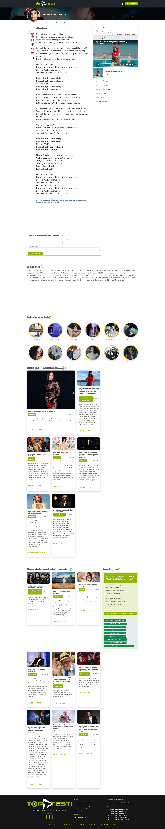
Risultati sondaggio (128, 613)
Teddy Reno (58, 686)
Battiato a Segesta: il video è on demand (63, 511)
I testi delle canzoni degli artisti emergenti (122, 803)
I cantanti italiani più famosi (118, 815)
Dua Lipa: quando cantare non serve (41, 411)
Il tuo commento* (33, 246)
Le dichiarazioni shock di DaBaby (37, 455)
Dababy (31, 459)
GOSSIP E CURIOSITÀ (35, 429)
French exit (102, 93)
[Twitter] (53, 817)
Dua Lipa (32, 414)
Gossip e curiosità (82, 805)
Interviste (80, 811)
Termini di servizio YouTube (118, 811)
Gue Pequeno (84, 674)
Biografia (59, 23)
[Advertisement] (78, 216)
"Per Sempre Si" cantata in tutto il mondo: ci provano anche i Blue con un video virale (88, 728)
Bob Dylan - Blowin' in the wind (115, 601)
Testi (53, 23)
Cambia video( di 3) (100, 38)
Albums (47, 23)
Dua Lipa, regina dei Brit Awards (62, 453)
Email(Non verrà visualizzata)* (74, 240)
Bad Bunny (57, 596)
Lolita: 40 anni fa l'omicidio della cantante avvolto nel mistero (63, 726)
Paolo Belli (32, 674)
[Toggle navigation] (29, 3)
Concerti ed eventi (82, 803)
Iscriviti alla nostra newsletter (119, 809)
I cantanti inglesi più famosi (118, 817)
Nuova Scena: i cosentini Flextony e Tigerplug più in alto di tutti (88, 669)
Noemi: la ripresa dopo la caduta (88, 585)
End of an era (103, 81)
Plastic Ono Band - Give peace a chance (118, 585)
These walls (103, 85)
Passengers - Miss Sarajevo (114, 593)
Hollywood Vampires (35, 592)
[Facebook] (45, 817)
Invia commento (35, 253)
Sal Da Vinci (83, 734)
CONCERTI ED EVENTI (60, 486)
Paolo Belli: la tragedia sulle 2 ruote (36, 670)
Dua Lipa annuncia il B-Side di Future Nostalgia (38, 512)
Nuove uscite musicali (83, 807)
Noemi (82, 589)
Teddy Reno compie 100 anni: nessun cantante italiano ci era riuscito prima (62, 680)
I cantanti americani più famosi (119, 819)
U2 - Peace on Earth (112, 596)
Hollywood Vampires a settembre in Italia (36, 587)
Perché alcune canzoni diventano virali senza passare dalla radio (36, 729)
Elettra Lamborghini (85, 399)
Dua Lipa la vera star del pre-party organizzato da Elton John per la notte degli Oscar (88, 455)
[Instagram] (50, 817)
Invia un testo (131, 4)
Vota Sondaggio (111, 613)
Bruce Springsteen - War (113, 598)
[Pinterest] (47, 817)
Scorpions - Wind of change (114, 604)
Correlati (73, 23)
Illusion (101, 97)
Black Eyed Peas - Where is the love (116, 590)
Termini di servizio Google (118, 813)
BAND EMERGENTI (84, 693)
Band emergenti (82, 809)
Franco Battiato (59, 515)
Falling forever (104, 101)
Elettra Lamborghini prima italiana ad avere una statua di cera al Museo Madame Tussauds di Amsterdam (89, 391)
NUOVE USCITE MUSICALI (36, 553)
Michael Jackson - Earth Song (114, 607)
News (66, 23)
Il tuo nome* (31, 240)
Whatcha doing (104, 89)
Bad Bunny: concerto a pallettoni (61, 592)
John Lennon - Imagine (113, 587)
